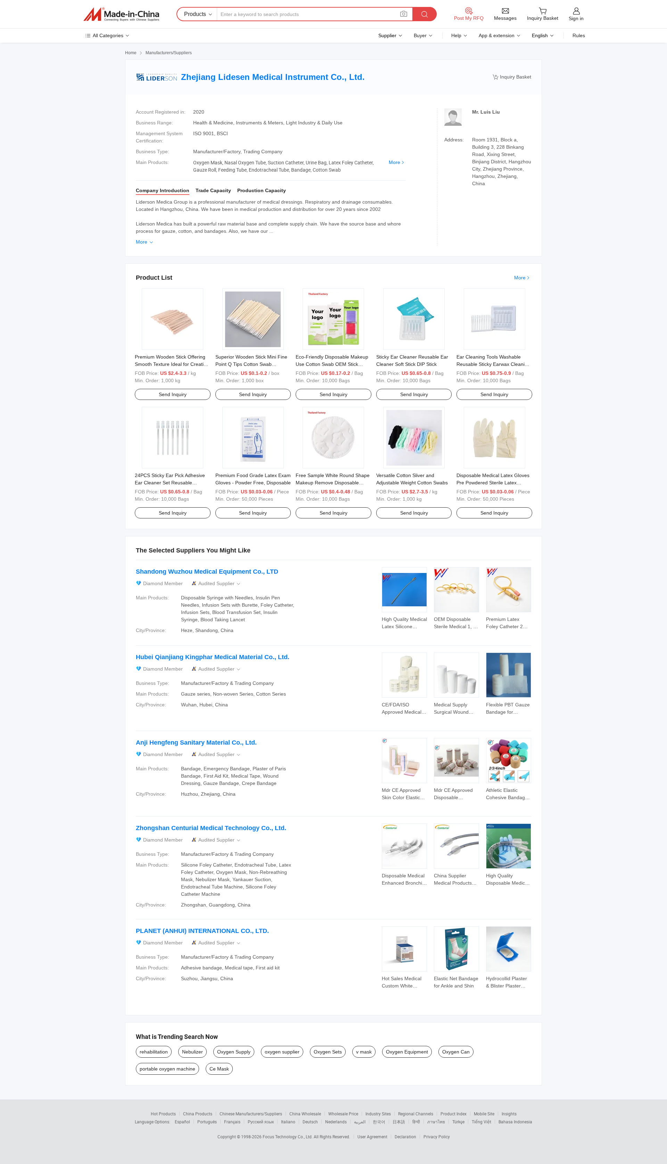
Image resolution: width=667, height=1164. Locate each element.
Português (207, 1121)
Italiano (288, 1121)
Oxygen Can (456, 1052)
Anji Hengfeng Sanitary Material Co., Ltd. (196, 742)
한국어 (379, 1121)
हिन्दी (416, 1121)
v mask (364, 1052)
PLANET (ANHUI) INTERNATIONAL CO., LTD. (202, 930)
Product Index (453, 1113)
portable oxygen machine (167, 1069)
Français (232, 1121)
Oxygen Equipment (407, 1052)
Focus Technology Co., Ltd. (288, 1136)
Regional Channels (415, 1113)
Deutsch (310, 1121)
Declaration (405, 1136)
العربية (359, 1121)
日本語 (399, 1121)
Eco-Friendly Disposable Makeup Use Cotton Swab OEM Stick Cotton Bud (332, 364)
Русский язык (261, 1121)
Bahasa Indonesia (515, 1121)
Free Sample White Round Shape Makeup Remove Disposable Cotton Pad (333, 483)
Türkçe (458, 1121)
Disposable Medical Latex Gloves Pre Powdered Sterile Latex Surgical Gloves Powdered (492, 483)
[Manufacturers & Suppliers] (121, 14)
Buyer (420, 35)
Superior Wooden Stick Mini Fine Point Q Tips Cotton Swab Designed (251, 364)
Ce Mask (219, 1069)
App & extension (496, 35)
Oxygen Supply (233, 1052)
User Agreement (372, 1136)
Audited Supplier (219, 584)
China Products (197, 1113)
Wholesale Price (343, 1113)
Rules (579, 35)
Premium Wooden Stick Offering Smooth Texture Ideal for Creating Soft (172, 364)
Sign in (576, 18)
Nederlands (336, 1121)
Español (182, 1121)
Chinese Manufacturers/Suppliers (251, 1113)
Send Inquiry (173, 394)
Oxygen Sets (328, 1052)
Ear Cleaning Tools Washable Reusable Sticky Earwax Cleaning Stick (493, 364)
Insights (509, 1113)
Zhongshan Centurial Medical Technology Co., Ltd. (211, 828)
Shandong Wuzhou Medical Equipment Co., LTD (207, 571)
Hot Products (163, 1113)
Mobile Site (484, 1113)
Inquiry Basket (512, 77)
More (394, 162)
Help (456, 35)
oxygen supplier (282, 1052)
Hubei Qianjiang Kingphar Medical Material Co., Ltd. (212, 657)
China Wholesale (305, 1113)
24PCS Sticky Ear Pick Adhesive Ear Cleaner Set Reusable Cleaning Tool (170, 483)
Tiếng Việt (481, 1121)
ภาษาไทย (436, 1121)
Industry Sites (378, 1113)
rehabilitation (154, 1052)
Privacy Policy (436, 1136)
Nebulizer (192, 1052)
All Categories (108, 35)
